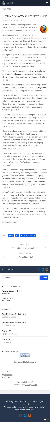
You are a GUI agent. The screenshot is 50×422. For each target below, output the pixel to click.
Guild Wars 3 (7, 298)
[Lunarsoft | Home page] (10, 3)
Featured (6, 9)
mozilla (32, 235)
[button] (46, 419)
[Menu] (47, 3)
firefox (11, 235)
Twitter (7, 377)
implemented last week (26, 71)
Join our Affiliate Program (25, 362)
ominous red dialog (13, 74)
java (17, 235)
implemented (39, 195)
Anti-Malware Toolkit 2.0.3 (14, 322)
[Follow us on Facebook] (39, 269)
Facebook (8, 374)
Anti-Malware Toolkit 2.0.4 (14, 314)
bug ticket (42, 87)
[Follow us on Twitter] (42, 269)
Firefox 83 (6, 331)
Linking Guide (31, 384)
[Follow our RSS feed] (46, 269)
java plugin (24, 235)
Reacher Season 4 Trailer (12, 291)
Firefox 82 (6, 339)
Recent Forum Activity (12, 286)
